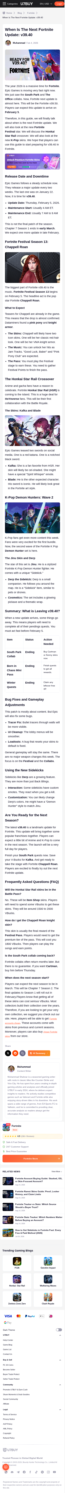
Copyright (7, 1433)
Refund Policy (9, 1438)
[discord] (12, 1472)
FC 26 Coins (8, 1365)
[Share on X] (8, 1053)
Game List (7, 1349)
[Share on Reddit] (15, 1053)
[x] (42, 1472)
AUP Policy (7, 1424)
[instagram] (48, 1472)
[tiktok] (36, 1472)
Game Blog (7, 1345)
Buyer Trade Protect (11, 1374)
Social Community (10, 1399)
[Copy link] (23, 1053)
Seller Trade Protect (11, 1379)
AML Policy (7, 1429)
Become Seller (9, 1370)
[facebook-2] (30, 1472)
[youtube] (54, 1472)
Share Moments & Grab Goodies (16, 1394)
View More (56, 1171)
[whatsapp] (6, 1472)
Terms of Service (10, 1415)
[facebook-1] (24, 1472)
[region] (32, 664)
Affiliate (6, 1404)
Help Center (8, 1340)
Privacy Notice (9, 1419)
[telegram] (18, 1472)
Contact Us (7, 1354)
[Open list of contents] (5, 1467)
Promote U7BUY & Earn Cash (15, 1390)
